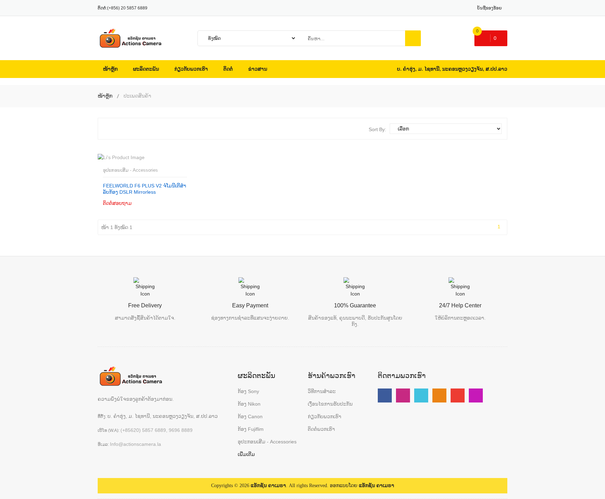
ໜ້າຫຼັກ (105, 96)
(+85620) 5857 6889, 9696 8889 (156, 430)
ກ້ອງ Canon (250, 416)
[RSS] (439, 395)
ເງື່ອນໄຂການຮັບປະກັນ (330, 404)
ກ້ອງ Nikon (249, 404)
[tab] (108, 129)
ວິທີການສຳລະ (322, 391)
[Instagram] (476, 395)
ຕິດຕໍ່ (124, 203)
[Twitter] (421, 395)
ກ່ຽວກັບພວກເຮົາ (324, 416)
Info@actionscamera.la (135, 444)
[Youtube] (403, 395)
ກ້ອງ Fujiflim (251, 429)
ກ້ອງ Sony (248, 391)
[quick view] (152, 203)
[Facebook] (385, 395)
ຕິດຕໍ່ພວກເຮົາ (321, 429)
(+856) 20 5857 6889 (127, 8)
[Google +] (458, 395)
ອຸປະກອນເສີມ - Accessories (130, 170)
